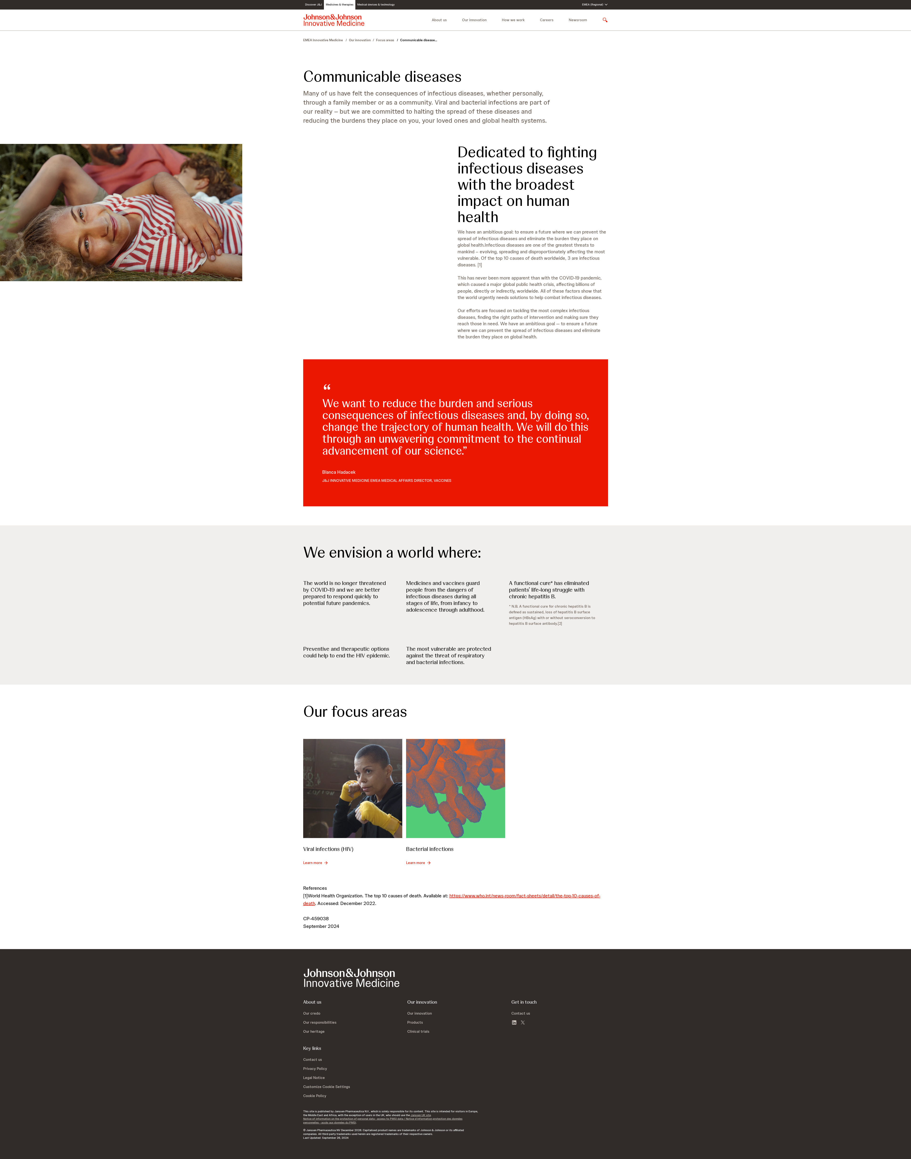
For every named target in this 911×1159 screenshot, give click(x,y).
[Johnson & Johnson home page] (334, 20)
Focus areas (385, 40)
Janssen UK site (421, 1115)
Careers (547, 19)
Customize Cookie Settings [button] (326, 1086)
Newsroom (578, 19)
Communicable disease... (418, 40)
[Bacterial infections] (455, 788)
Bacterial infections (429, 849)
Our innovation (360, 40)
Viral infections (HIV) (328, 849)
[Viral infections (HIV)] (352, 788)
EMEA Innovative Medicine (323, 40)
